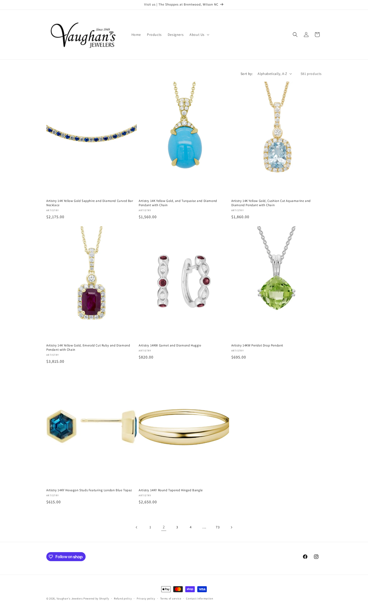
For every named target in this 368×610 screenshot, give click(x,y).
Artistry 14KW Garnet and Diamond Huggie (170, 345)
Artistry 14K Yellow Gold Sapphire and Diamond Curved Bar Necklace (89, 203)
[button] (199, 34)
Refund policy (123, 598)
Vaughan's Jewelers (70, 598)
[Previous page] (136, 527)
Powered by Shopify (96, 598)
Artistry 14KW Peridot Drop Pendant (257, 345)
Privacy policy (146, 598)
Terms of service (170, 598)
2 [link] (164, 527)
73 (218, 527)
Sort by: (247, 73)
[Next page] (231, 527)
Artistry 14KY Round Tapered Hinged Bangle (171, 490)
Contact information (199, 598)
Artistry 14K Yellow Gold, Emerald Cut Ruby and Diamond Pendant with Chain (88, 347)
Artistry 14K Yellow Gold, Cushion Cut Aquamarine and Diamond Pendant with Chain (271, 203)
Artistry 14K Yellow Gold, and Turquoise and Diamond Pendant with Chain (178, 203)
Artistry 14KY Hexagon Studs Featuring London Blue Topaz (89, 490)
